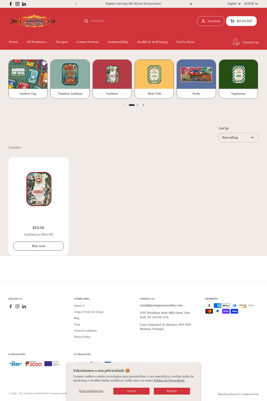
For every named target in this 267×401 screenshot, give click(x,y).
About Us (79, 305)
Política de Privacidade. (169, 380)
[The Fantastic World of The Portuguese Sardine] (32, 21)
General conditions (85, 330)
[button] (241, 21)
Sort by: (224, 128)
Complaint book (250, 394)
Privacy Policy (82, 337)
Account (214, 21)
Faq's (77, 324)
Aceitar (131, 391)
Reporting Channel (228, 394)
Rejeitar (172, 391)
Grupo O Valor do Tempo (89, 312)
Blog (76, 318)
